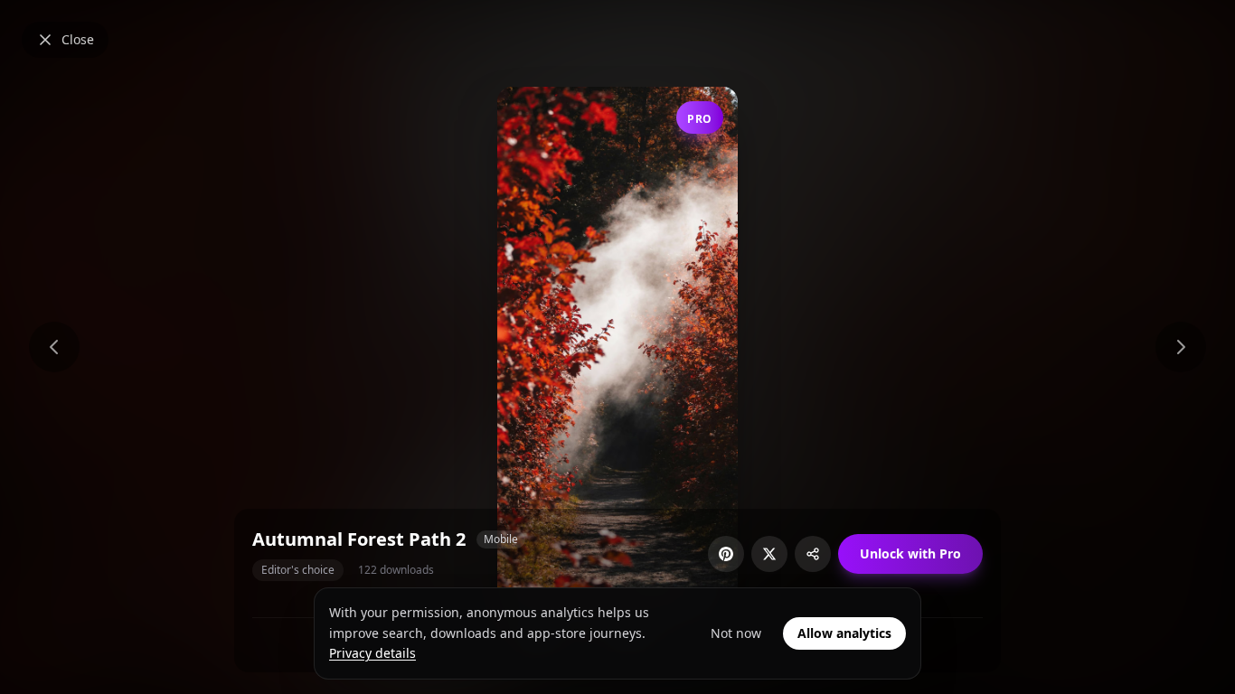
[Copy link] (813, 554)
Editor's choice (298, 569)
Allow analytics (844, 633)
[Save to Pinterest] (726, 554)
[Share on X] (769, 554)
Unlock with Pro (910, 553)
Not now (736, 633)
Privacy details (372, 652)
